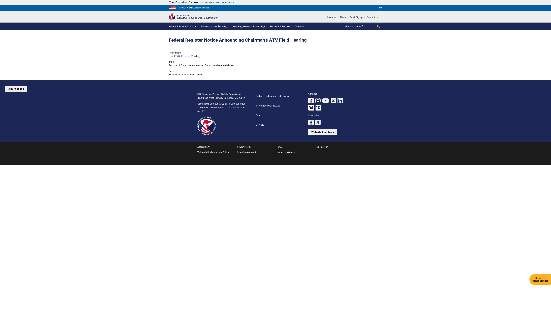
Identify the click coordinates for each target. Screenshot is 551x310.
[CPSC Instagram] (318, 100)
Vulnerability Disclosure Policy (213, 152)
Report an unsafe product (540, 279)
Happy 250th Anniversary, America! (193, 7)
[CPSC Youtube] (326, 100)
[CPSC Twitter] (334, 100)
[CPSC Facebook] (311, 100)
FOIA (279, 146)
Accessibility (203, 146)
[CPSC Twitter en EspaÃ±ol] (318, 122)
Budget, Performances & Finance (273, 96)
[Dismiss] (380, 8)
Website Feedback (322, 132)
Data (258, 115)
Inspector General (286, 152)
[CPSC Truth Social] (319, 108)
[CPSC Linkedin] (340, 100)
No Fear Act (322, 146)
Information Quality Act (268, 105)
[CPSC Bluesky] (312, 108)
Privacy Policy (244, 146)
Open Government (246, 152)
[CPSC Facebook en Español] (311, 122)
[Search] (378, 26)
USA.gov (260, 124)
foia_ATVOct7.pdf (178, 56)
